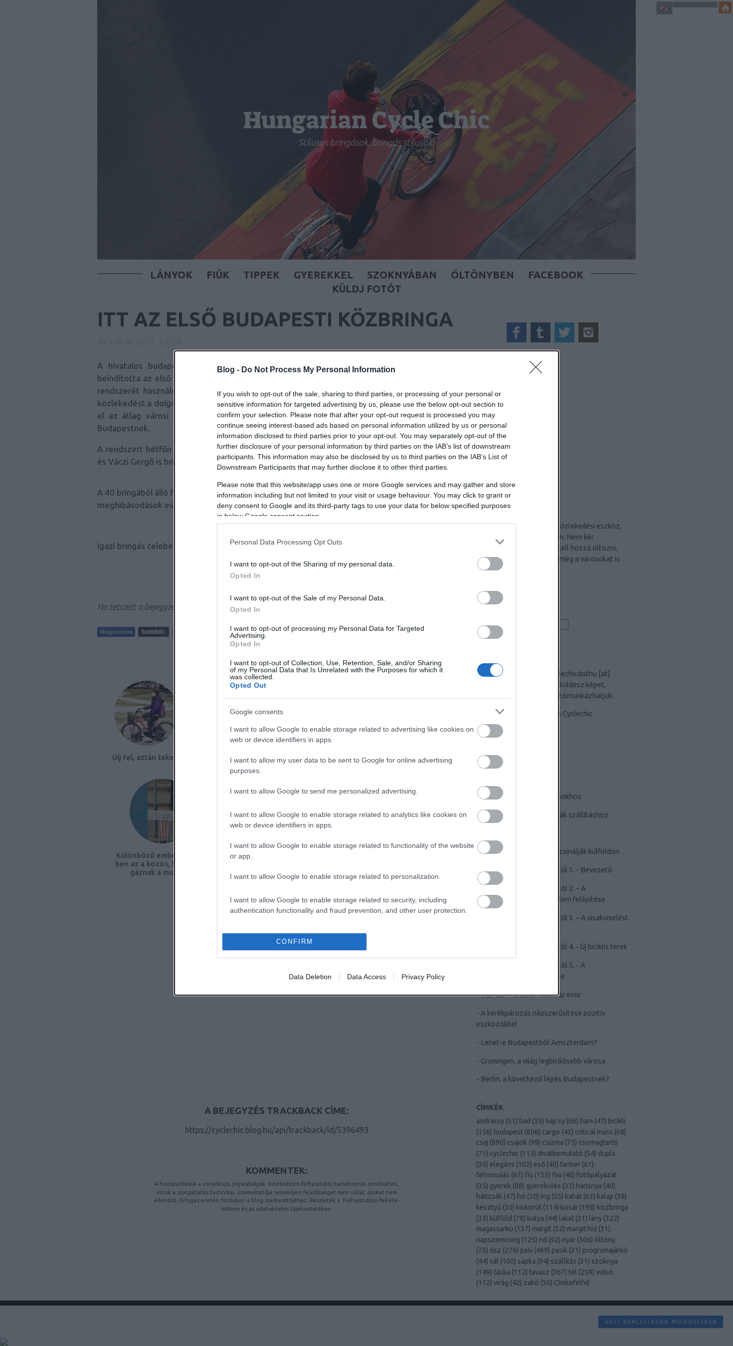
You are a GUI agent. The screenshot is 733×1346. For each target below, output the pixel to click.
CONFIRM (294, 941)
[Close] (539, 370)
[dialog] (366, 673)
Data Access (366, 977)
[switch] (490, 563)
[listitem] (366, 542)
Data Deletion (310, 977)
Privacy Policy (423, 977)
